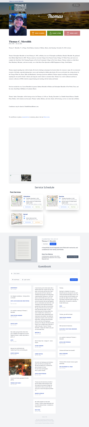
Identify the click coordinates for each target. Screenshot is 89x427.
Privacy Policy (40, 420)
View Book (45, 244)
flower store (47, 117)
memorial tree (25, 117)
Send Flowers (37, 222)
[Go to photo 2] (16, 374)
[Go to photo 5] (18, 374)
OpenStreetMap (46, 423)
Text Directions (28, 207)
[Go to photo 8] (21, 374)
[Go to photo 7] (20, 374)
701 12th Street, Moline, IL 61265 (34, 204)
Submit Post (74, 279)
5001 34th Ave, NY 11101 (32, 219)
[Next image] (30, 367)
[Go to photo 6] (19, 374)
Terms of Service (48, 420)
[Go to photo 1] (15, 374)
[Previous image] (10, 367)
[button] (17, 199)
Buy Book (53, 244)
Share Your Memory (72, 256)
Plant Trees (38, 207)
